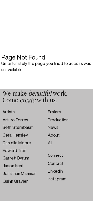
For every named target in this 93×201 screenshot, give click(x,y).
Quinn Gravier (15, 181)
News (53, 127)
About (54, 135)
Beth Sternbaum (18, 127)
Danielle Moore (17, 143)
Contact (55, 163)
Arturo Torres (15, 120)
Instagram (57, 179)
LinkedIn (55, 171)
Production (58, 120)
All (50, 143)
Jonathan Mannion (20, 173)
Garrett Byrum (16, 158)
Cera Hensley (15, 135)
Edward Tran (14, 150)
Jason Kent (13, 166)
